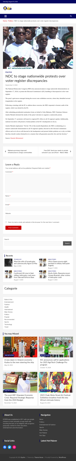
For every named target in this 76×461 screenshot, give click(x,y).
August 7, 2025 (52, 268)
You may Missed (11, 334)
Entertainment (9, 302)
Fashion (7, 304)
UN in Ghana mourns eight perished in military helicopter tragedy (59, 263)
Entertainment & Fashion (47, 425)
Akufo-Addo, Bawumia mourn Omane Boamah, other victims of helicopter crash (59, 275)
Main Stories (52, 259)
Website (8, 213)
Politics (8, 72)
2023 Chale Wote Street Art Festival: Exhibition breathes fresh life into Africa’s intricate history (55, 397)
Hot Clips (42, 435)
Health (6, 307)
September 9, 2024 (11, 85)
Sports (6, 322)
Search (6, 239)
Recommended (9, 319)
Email (7, 205)
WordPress (62, 457)
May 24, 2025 (8, 365)
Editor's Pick (8, 299)
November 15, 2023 (10, 403)
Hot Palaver (43, 433)
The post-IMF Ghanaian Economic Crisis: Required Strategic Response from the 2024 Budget (19, 397)
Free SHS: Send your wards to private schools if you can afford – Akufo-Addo (55, 151)
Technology (17, 259)
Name (7, 196)
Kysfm (23, 457)
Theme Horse (38, 457)
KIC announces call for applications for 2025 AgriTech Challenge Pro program (54, 362)
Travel (6, 327)
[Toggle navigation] (5, 16)
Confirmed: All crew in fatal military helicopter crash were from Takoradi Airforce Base (24, 275)
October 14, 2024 (45, 367)
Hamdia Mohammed (16, 138)
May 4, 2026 (17, 266)
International (8, 309)
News (41, 419)
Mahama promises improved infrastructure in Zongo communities (20, 151)
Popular (6, 317)
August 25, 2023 (45, 403)
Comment (9, 172)
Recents (9, 256)
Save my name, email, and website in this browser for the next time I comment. (33, 222)
